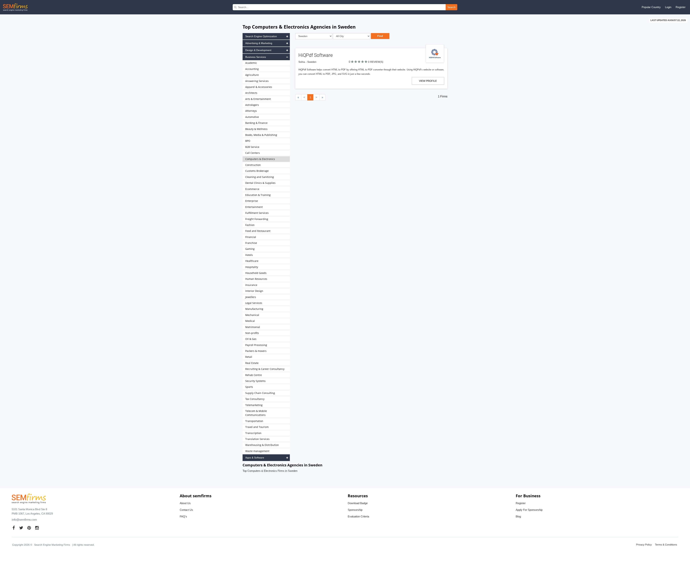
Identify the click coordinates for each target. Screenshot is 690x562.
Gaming (250, 249)
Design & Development (258, 50)
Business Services (255, 57)
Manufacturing (254, 309)
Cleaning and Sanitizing (259, 177)
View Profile (428, 80)
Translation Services (257, 439)
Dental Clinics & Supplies (260, 183)
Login (668, 7)
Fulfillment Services (257, 213)
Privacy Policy (644, 544)
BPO (247, 141)
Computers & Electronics (260, 159)
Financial (250, 237)
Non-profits (252, 333)
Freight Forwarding (256, 219)
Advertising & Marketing (258, 43)
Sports (249, 387)
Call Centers (252, 153)
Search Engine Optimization (261, 36)
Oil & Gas (250, 339)
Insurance (251, 285)
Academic (251, 63)
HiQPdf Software (315, 55)
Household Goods (255, 273)
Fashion (250, 225)
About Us (185, 503)
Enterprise (251, 201)
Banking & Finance (256, 123)
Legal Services (253, 303)
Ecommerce (252, 189)
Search (451, 7)
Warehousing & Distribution (262, 445)
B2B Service (252, 147)
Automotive (252, 117)
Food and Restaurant (257, 231)
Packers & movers (255, 351)
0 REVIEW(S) (375, 61)
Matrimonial (252, 327)
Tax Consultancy (254, 399)
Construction (253, 165)
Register (681, 7)
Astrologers (252, 105)
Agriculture (252, 75)
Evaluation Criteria (358, 516)
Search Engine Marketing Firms (52, 544)
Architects (251, 93)
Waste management (257, 451)
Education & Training (258, 195)
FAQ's (183, 516)
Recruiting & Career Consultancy (264, 369)
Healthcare (251, 261)
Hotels (249, 255)
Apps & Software (254, 457)
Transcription (253, 433)
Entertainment (254, 207)
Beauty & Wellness (256, 129)
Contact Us (186, 509)
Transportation (254, 421)
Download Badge (358, 503)
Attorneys (251, 111)
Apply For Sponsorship (529, 509)
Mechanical (252, 315)
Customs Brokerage (257, 171)
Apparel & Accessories (258, 87)
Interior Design (254, 291)
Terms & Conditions (666, 544)
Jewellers (250, 297)
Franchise (251, 243)
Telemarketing (254, 405)
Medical (250, 321)
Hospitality (251, 267)
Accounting (252, 69)
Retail (248, 357)
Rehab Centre (253, 375)
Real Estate (252, 363)
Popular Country (651, 7)
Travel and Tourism (257, 427)
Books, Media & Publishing (261, 135)
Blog (518, 516)
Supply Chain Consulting (260, 393)
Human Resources (256, 279)
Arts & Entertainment (258, 99)
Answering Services (257, 81)
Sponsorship (355, 509)
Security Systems (255, 381)
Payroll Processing (256, 345)
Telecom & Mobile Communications (256, 413)
